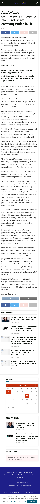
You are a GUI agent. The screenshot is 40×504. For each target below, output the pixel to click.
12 (27, 396)
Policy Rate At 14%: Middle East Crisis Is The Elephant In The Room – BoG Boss (23, 352)
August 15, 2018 (6, 28)
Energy (8, 472)
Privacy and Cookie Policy (17, 501)
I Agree (32, 501)
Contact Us (19, 477)
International (28, 472)
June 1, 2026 (15, 346)
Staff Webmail (22, 475)
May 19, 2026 (15, 368)
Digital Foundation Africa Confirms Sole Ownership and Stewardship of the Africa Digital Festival (18, 78)
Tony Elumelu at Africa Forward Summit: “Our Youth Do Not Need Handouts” (23, 363)
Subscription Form (9, 475)
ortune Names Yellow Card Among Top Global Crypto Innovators (23, 318)
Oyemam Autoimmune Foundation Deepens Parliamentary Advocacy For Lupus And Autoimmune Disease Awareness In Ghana (24, 340)
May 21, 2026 (15, 357)
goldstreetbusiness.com (23, 492)
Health (15, 472)
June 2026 (22, 385)
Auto (20, 472)
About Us (31, 475)
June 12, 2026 (15, 322)
